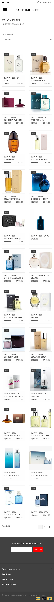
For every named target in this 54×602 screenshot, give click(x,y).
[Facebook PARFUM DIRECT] (25, 557)
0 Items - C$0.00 (46, 2)
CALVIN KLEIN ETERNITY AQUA (11, 474)
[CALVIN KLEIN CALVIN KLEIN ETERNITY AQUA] (13, 458)
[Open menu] (5, 9)
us (3, 2)
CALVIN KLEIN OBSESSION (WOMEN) (10, 158)
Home (4, 24)
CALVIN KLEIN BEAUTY (37, 316)
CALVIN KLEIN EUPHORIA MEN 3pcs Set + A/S (13, 237)
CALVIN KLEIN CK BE (40, 236)
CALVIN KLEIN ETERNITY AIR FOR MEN (12, 513)
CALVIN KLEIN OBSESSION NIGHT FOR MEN (39, 197)
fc (8, 2)
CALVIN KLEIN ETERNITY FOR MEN (13, 316)
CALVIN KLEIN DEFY (39, 512)
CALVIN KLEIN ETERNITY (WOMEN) (40, 158)
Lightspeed (42, 595)
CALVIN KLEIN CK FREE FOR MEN (38, 118)
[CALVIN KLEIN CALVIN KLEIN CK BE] (40, 221)
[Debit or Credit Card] (44, 598)
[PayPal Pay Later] (49, 598)
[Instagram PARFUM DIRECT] (29, 557)
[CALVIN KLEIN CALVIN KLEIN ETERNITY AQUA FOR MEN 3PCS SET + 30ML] (40, 458)
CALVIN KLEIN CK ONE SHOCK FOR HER (13, 395)
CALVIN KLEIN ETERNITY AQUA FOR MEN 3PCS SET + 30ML (40, 474)
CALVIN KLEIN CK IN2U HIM (38, 395)
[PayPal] (38, 598)
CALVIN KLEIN (20, 24)
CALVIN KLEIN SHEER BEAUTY (40, 276)
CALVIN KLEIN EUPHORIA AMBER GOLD (12, 434)
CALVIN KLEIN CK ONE (11, 79)
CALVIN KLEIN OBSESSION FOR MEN (38, 79)
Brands (11, 24)
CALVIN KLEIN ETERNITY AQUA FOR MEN (13, 276)
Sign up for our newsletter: (27, 543)
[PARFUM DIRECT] (32, 10)
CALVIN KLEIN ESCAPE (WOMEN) (12, 197)
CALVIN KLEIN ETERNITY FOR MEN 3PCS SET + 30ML (40, 434)
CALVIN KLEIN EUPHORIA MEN (11, 355)
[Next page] (49, 527)
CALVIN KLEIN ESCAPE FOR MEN (38, 355)
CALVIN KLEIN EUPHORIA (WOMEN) (13, 118)
